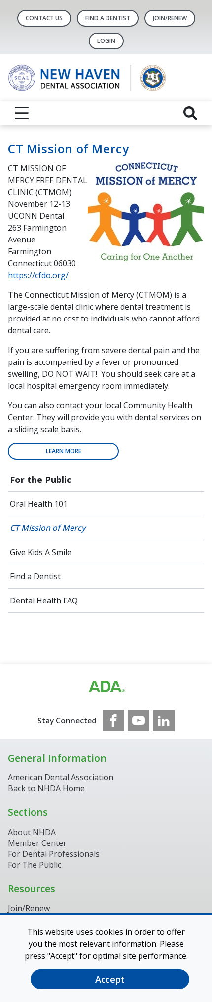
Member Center (37, 843)
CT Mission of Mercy (47, 527)
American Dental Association (60, 777)
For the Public (40, 479)
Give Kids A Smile (40, 552)
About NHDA (32, 832)
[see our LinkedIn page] (164, 720)
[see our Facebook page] (113, 720)
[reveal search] (190, 113)
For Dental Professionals (54, 853)
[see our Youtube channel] (138, 720)
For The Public (34, 864)
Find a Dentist (35, 576)
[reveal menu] (21, 113)
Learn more (63, 451)
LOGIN (106, 41)
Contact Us (44, 18)
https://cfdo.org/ (38, 275)
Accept (110, 979)
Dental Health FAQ (44, 600)
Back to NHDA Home (46, 788)
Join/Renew (170, 18)
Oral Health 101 (39, 503)
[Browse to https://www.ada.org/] (106, 687)
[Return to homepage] (106, 77)
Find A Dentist (107, 18)
